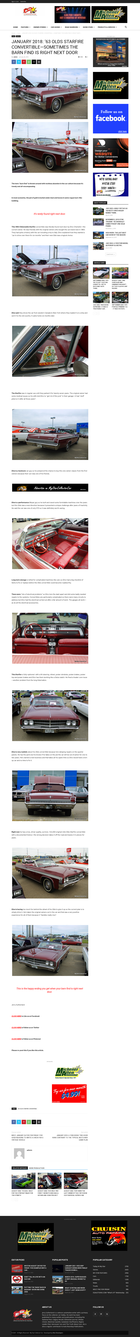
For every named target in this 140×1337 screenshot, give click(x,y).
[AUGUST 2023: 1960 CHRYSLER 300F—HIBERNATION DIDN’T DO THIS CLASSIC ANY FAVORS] (120, 273)
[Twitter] (19, 62)
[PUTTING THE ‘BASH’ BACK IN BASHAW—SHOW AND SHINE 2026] (17, 1290)
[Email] (34, 62)
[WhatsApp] (29, 62)
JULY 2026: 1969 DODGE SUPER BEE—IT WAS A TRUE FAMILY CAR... (100, 307)
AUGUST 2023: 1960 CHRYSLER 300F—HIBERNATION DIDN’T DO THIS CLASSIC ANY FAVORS (119, 284)
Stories (18, 36)
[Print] (39, 62)
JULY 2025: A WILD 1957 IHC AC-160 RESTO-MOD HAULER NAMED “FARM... (117, 211)
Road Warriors (71, 27)
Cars (18, 33)
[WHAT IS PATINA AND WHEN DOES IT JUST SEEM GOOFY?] (57, 1290)
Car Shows (55, 27)
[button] (125, 27)
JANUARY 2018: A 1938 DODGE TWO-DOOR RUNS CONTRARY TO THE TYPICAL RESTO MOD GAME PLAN (70, 1137)
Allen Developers (58, 1333)
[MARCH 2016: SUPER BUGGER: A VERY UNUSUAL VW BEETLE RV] (57, 1279)
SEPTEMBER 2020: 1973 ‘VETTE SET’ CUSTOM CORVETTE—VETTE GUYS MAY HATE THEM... (100, 284)
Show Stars (88, 27)
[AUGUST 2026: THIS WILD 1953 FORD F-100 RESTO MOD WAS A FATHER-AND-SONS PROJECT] (50, 1181)
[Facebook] (14, 62)
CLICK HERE (16, 1016)
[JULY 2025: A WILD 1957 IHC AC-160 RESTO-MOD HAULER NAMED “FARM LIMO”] (98, 211)
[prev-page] (13, 1199)
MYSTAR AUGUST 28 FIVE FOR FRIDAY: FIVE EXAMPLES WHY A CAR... (35, 1268)
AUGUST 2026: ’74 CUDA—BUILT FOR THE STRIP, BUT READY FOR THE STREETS (22, 1193)
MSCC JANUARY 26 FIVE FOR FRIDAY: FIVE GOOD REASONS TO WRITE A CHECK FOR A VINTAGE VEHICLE (27, 1137)
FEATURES (25, 27)
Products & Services (106, 27)
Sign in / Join (15, 1)
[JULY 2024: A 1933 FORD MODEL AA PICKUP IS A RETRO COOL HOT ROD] (98, 246)
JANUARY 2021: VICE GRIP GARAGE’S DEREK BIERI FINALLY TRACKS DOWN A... (76, 1268)
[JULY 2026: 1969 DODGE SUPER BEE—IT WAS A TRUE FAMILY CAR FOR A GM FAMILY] (101, 297)
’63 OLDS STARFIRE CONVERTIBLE (27, 1108)
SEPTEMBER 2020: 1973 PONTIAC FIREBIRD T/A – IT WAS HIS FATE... (119, 307)
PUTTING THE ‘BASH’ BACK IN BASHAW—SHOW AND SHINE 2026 (35, 1290)
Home (15, 27)
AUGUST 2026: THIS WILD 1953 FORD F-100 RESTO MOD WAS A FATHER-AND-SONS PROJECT (48, 1193)
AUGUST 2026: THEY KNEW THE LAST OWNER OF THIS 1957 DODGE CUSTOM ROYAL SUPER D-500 (75, 1193)
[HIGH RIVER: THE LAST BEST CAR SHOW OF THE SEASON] (98, 235)
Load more (110, 254)
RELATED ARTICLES (20, 1168)
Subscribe (23, 1)
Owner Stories (39, 27)
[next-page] (16, 1199)
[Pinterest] (24, 62)
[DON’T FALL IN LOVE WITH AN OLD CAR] (17, 1279)
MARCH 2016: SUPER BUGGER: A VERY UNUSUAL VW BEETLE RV (76, 1279)
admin (15, 57)
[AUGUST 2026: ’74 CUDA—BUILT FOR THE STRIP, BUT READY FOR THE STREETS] (23, 1181)
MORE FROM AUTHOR (36, 1168)
